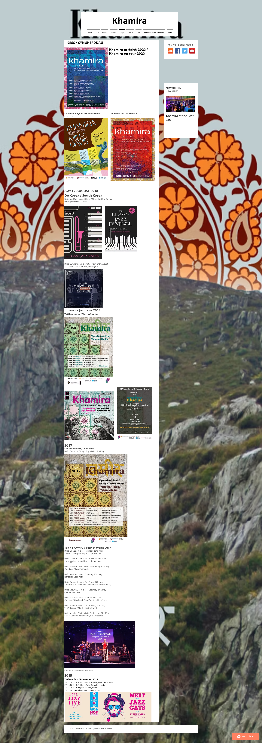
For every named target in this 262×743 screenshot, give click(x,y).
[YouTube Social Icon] (192, 51)
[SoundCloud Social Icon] (170, 51)
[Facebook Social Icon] (177, 51)
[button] (104, 31)
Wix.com (108, 728)
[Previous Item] (170, 104)
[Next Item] (190, 104)
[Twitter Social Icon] (184, 51)
